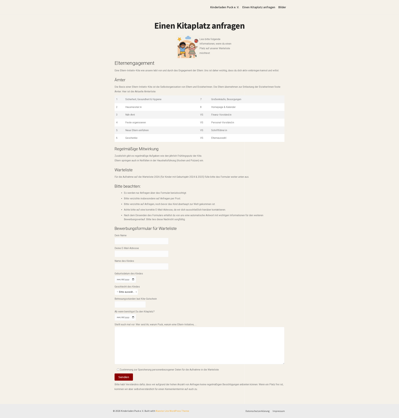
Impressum (279, 411)
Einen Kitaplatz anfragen (258, 7)
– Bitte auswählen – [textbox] (127, 291)
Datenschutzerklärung (257, 411)
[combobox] (126, 292)
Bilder (282, 7)
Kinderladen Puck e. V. (224, 7)
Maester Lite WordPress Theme (172, 410)
